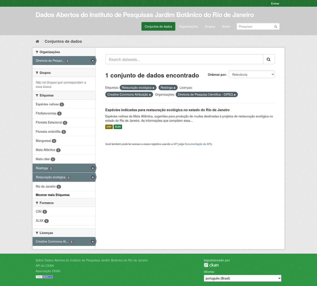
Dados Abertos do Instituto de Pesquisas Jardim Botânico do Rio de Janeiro (145, 14)
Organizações (188, 26)
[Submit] (276, 26)
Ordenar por (217, 74)
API (175, 144)
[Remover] (153, 87)
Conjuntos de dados (158, 26)
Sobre (226, 26)
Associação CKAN (48, 271)
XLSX (118, 126)
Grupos (210, 26)
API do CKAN (45, 265)
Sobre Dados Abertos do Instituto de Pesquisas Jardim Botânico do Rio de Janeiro (92, 260)
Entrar (275, 3)
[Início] (37, 41)
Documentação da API (198, 144)
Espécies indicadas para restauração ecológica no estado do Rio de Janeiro (167, 109)
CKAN (211, 265)
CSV (109, 126)
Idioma (209, 271)
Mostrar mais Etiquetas (53, 195)
